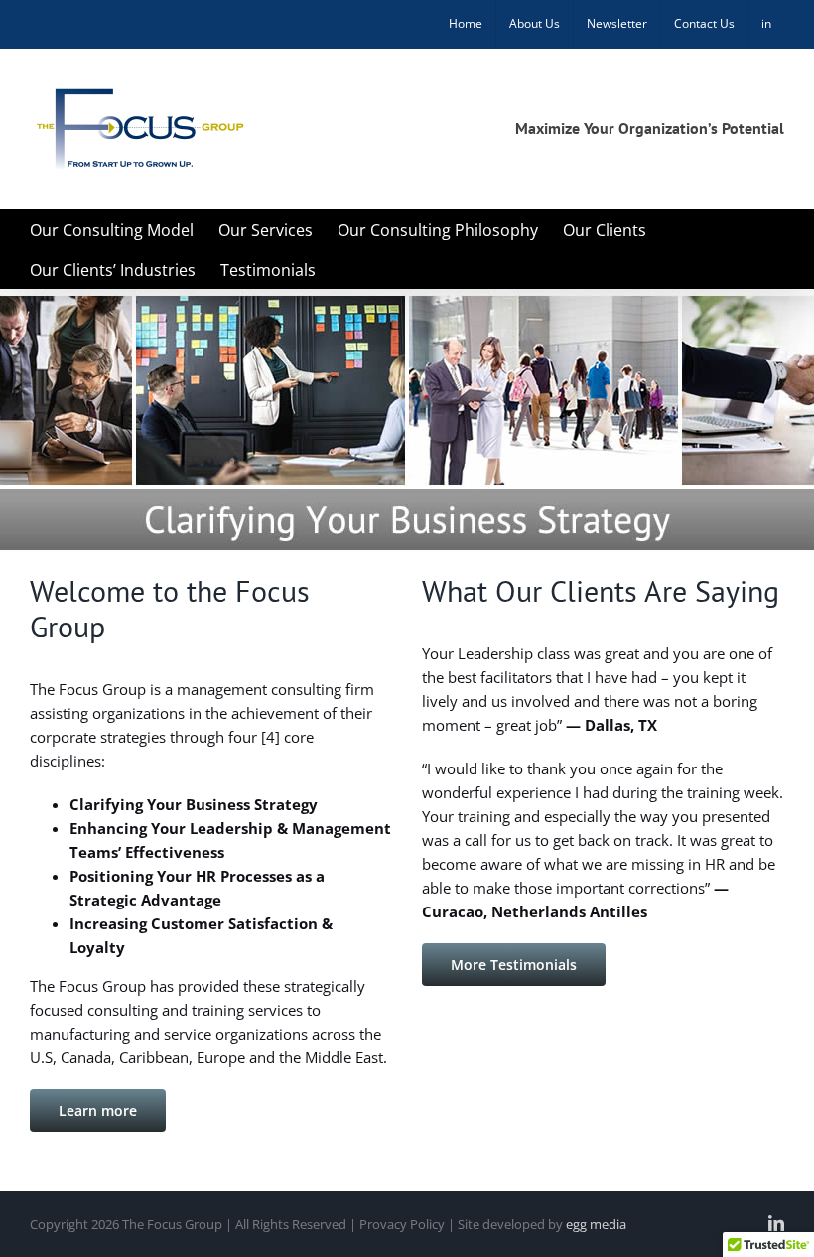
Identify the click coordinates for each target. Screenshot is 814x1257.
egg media (596, 1224)
